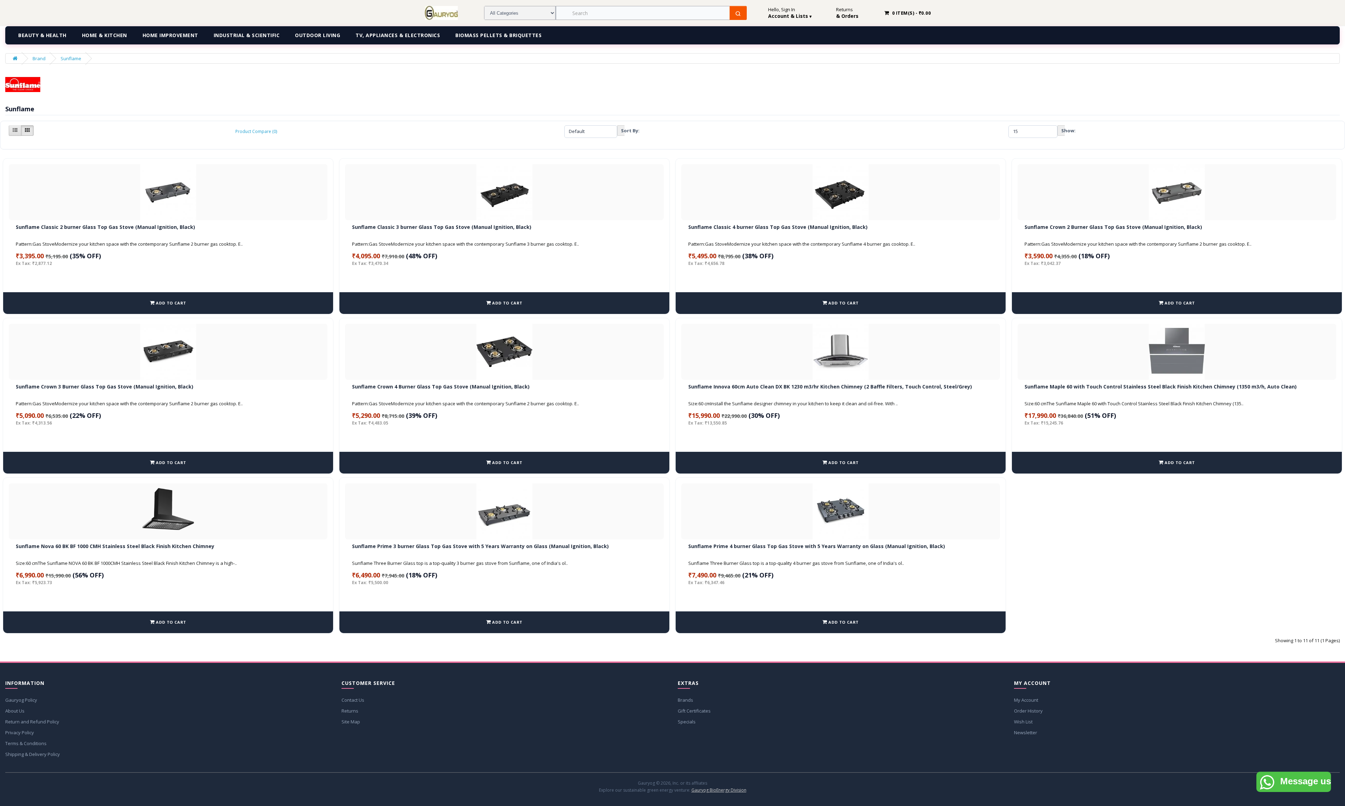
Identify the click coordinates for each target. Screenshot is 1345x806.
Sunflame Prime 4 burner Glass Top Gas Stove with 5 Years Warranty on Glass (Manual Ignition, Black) (816, 546)
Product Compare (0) (256, 131)
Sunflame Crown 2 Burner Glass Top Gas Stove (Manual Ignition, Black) (1113, 227)
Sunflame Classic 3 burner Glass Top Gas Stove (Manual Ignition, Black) (441, 227)
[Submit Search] (738, 13)
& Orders (847, 16)
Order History (1028, 711)
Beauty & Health (42, 35)
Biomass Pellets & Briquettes (498, 35)
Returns (350, 711)
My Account (1026, 700)
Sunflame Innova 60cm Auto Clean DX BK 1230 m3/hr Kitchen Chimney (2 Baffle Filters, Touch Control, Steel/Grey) (830, 386)
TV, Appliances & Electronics (398, 35)
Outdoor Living (317, 35)
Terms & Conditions (26, 743)
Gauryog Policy (21, 700)
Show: (1063, 130)
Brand (39, 58)
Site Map (351, 722)
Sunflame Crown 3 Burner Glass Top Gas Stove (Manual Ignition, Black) (104, 386)
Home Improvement (170, 35)
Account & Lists (790, 16)
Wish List (1023, 722)
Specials (687, 722)
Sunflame (71, 58)
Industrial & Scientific (247, 35)
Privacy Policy (19, 732)
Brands (685, 700)
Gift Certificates (694, 711)
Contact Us (353, 700)
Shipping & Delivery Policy (32, 754)
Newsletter (1025, 732)
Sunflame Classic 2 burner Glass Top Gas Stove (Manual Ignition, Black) (105, 227)
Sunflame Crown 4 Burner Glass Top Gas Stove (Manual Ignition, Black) (441, 386)
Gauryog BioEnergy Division (718, 790)
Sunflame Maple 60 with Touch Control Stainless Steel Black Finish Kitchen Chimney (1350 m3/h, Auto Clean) (1161, 386)
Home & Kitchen (104, 35)
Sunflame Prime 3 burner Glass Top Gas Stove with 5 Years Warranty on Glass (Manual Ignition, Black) (480, 546)
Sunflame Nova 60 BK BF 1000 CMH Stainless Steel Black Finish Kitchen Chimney (115, 546)
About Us (15, 711)
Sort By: (623, 130)
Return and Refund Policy (32, 722)
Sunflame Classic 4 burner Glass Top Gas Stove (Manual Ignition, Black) (778, 227)
